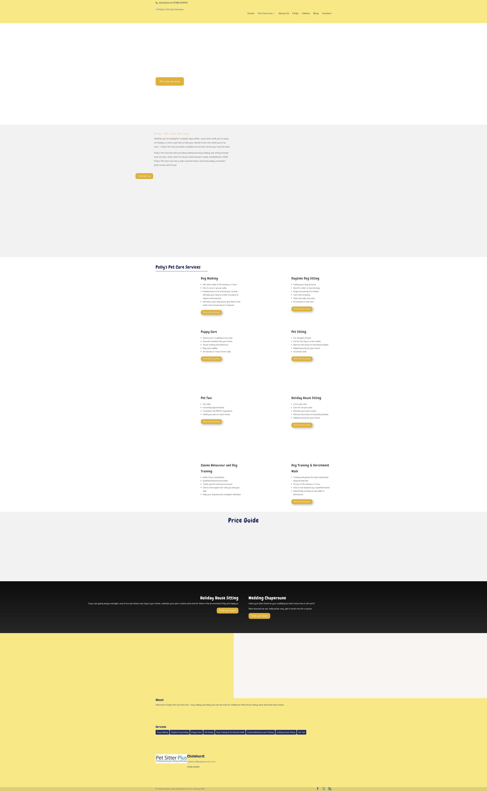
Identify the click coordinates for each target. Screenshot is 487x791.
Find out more (227, 610)
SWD (203, 789)
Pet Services (265, 14)
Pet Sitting (209, 732)
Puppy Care (196, 732)
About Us (284, 14)
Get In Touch (243, 682)
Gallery (306, 14)
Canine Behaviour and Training (260, 732)
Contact (326, 14)
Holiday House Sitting (286, 732)
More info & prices (211, 312)
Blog (316, 14)
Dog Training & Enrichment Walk (230, 732)
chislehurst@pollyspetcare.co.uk (201, 761)
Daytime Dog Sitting (179, 732)
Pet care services (170, 81)
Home (251, 14)
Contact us (144, 176)
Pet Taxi (301, 732)
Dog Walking (162, 732)
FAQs (295, 14)
